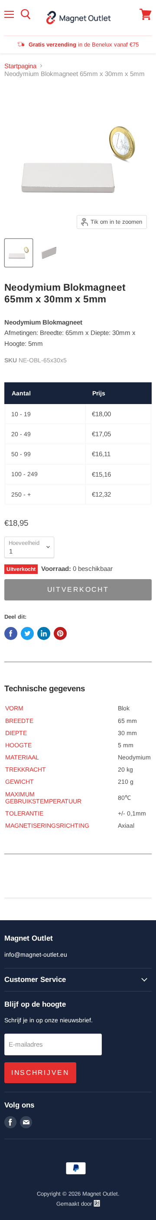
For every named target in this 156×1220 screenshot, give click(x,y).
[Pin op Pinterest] (60, 633)
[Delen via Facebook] (10, 633)
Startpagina (20, 66)
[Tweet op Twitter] (27, 633)
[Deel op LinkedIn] (43, 633)
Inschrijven (40, 1072)
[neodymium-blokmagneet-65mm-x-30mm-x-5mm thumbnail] (18, 253)
